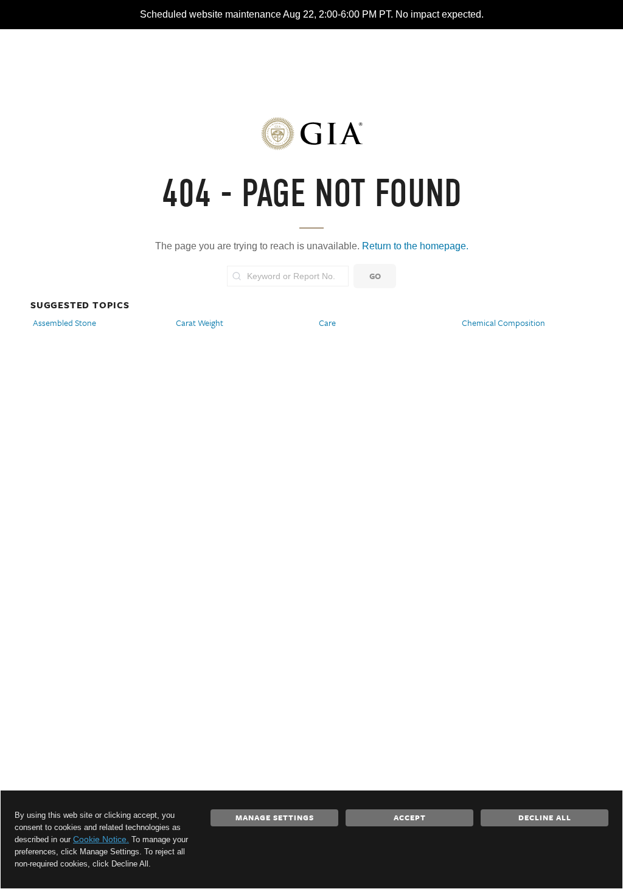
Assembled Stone (64, 322)
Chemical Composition (503, 322)
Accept (410, 817)
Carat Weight (199, 322)
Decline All (544, 817)
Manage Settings (274, 817)
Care (327, 322)
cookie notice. (101, 839)
